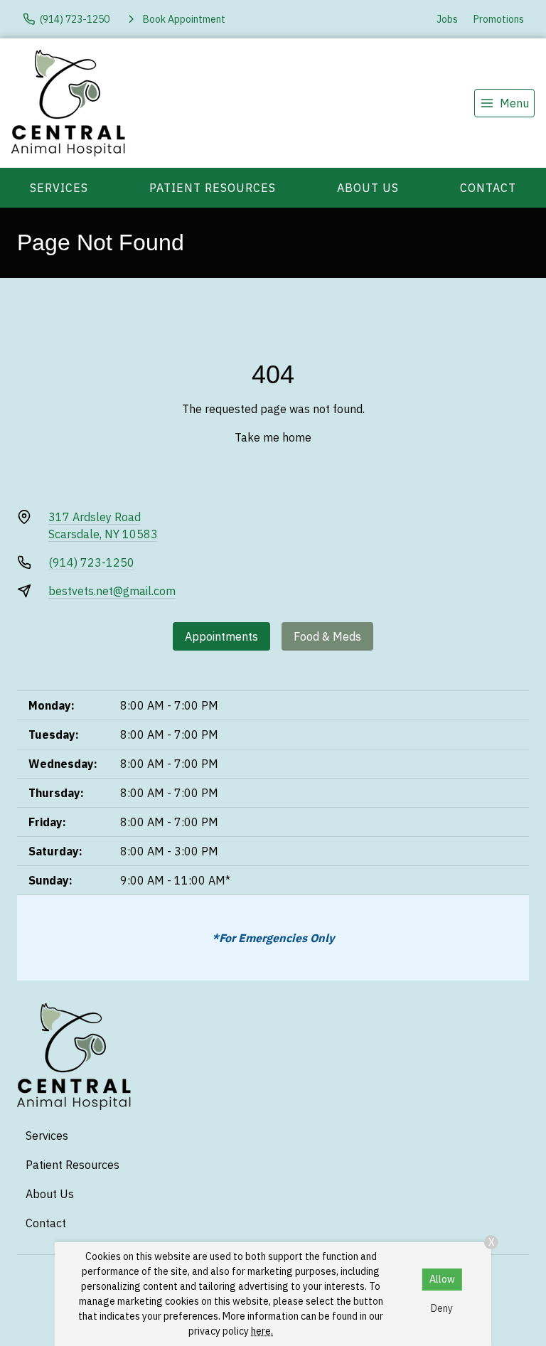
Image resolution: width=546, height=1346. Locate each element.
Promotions (498, 19)
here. (262, 1331)
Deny (442, 1308)
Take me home (273, 437)
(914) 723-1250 (91, 562)
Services (59, 188)
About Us (368, 188)
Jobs (447, 19)
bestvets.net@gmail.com (112, 591)
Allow (442, 1279)
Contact (488, 188)
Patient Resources (212, 188)
